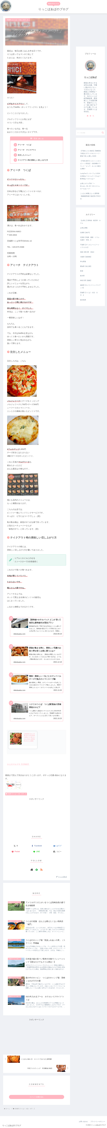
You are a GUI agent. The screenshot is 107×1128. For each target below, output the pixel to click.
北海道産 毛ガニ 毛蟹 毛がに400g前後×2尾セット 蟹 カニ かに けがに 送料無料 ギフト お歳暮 (29, 737)
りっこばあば (90, 77)
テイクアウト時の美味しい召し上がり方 (33, 160)
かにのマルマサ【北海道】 (18, 764)
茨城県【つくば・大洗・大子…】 (17, 794)
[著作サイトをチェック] (32, 869)
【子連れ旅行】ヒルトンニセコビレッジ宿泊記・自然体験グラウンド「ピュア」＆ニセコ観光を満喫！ (90, 165)
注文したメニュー (24, 155)
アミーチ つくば (24, 145)
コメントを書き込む (37, 1097)
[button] (57, 851)
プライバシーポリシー (97, 1121)
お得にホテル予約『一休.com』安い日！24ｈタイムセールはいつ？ (90, 186)
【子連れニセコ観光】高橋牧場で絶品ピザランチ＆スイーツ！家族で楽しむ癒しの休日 (90, 153)
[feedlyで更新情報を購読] (36, 869)
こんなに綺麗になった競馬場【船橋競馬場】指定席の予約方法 (90, 196)
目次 (35, 138)
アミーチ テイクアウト (27, 150)
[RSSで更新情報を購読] (41, 869)
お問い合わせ (84, 1121)
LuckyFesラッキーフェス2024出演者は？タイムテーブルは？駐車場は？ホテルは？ (90, 176)
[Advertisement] (36, 815)
